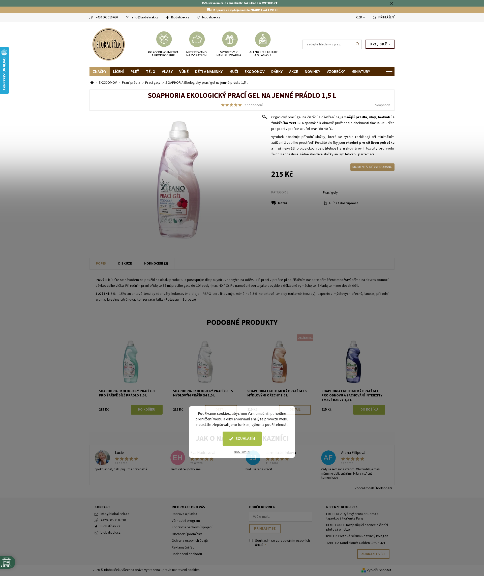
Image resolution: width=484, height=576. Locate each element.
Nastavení (242, 451)
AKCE (293, 71)
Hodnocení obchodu (187, 554)
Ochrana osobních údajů (190, 540)
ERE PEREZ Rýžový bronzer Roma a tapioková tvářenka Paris (352, 516)
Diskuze (125, 263)
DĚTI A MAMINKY (209, 71)
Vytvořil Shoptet (379, 570)
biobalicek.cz (211, 17)
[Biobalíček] (108, 44)
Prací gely (330, 192)
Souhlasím (245, 438)
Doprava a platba (184, 513)
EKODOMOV (255, 71)
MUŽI (233, 71)
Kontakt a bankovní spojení (192, 527)
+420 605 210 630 (107, 17)
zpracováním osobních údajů (282, 543)
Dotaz (283, 203)
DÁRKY (277, 71)
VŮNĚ (184, 71)
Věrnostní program (186, 520)
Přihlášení (386, 17)
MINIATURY (360, 71)
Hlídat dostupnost (343, 203)
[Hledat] (358, 44)
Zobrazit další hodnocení (373, 488)
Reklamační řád (183, 547)
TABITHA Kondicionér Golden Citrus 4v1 (355, 542)
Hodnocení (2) (156, 263)
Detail (295, 409)
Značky (99, 71)
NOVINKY (312, 71)
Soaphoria (382, 105)
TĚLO (150, 71)
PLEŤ (135, 71)
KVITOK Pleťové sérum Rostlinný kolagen (357, 536)
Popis (101, 263)
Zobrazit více (373, 554)
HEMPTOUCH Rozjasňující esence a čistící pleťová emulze (357, 527)
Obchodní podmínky (187, 534)
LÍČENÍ (118, 71)
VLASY (167, 71)
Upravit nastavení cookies (180, 569)
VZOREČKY (336, 71)
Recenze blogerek (342, 507)
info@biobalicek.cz (145, 17)
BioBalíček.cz (180, 17)
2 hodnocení (253, 105)
